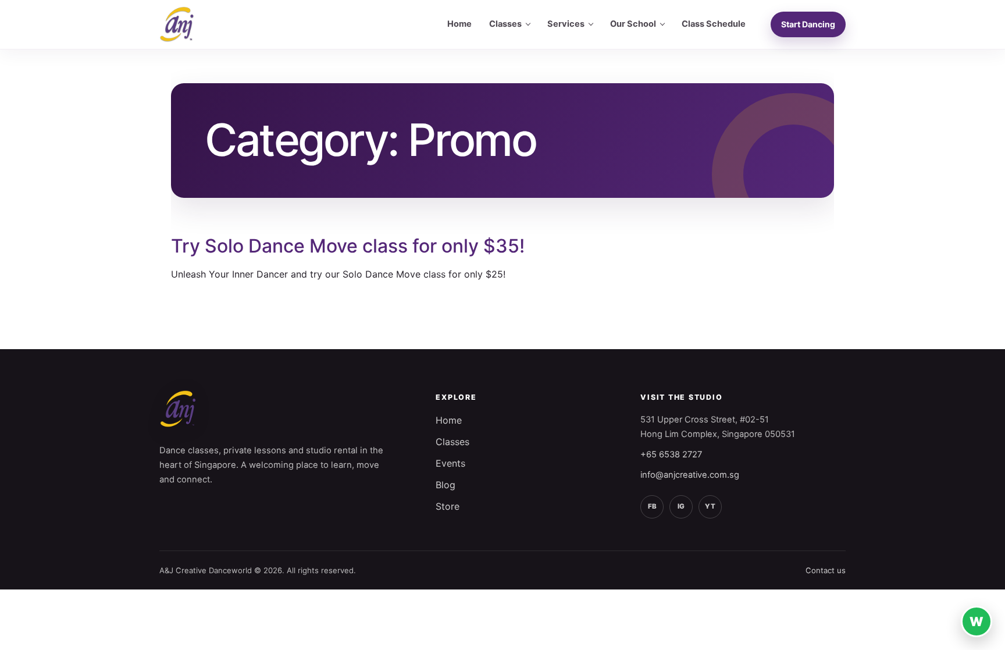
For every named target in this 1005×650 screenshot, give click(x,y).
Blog (445, 485)
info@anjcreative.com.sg (689, 475)
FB (652, 506)
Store (447, 506)
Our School (633, 24)
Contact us (826, 570)
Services (566, 24)
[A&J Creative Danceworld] (176, 24)
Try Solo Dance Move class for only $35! (348, 246)
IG (681, 506)
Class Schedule (714, 24)
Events (450, 463)
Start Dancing (808, 24)
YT (710, 506)
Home (459, 24)
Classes (505, 24)
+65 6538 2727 (671, 454)
